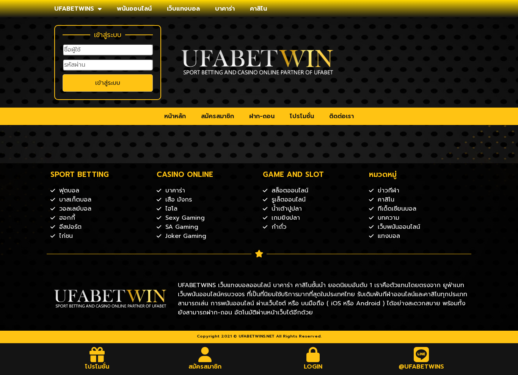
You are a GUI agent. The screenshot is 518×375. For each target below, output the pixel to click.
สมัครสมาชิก (217, 116)
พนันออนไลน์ (134, 8)
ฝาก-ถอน (262, 116)
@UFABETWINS (421, 366)
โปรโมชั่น (302, 116)
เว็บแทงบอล (183, 8)
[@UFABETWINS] (421, 354)
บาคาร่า (225, 8)
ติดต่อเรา (341, 116)
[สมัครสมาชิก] (205, 354)
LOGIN (313, 366)
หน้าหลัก (175, 116)
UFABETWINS (74, 8)
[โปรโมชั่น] (97, 354)
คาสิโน (258, 8)
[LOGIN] (313, 354)
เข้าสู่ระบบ (107, 83)
